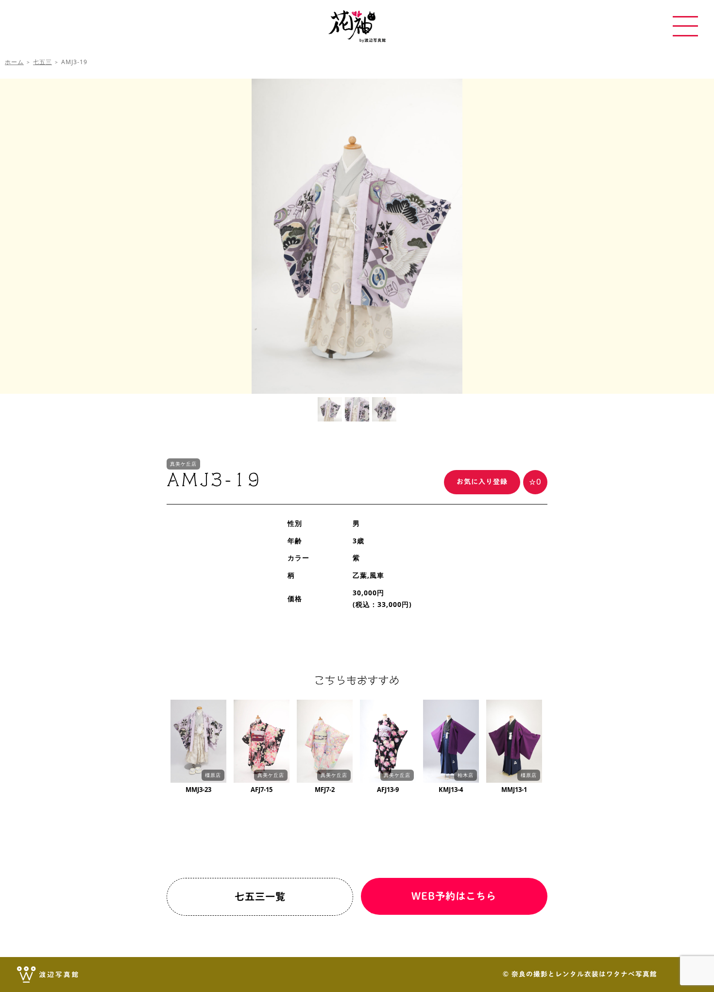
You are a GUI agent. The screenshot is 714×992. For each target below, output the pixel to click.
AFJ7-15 (261, 789)
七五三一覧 (260, 896)
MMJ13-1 (514, 789)
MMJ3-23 (198, 789)
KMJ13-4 (451, 789)
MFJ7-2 (325, 789)
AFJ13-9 (388, 789)
